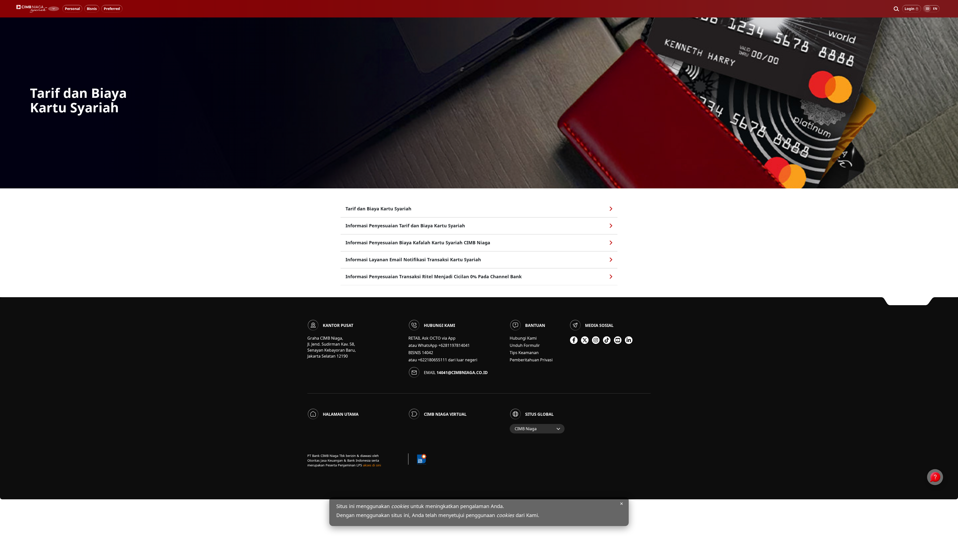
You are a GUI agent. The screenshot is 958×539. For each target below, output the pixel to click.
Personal (72, 8)
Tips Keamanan (524, 352)
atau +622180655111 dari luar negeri (442, 360)
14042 (427, 352)
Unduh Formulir (525, 345)
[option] (479, 101)
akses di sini (372, 465)
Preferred (112, 8)
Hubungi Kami (523, 338)
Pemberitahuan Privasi (531, 360)
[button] (896, 8)
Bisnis (92, 8)
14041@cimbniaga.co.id (462, 372)
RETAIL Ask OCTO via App (432, 338)
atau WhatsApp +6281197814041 (439, 345)
